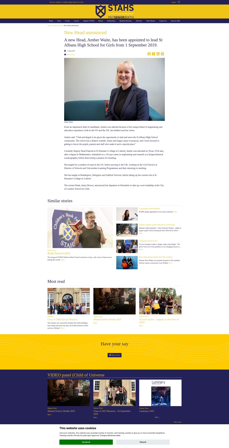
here (118, 435)
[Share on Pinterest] (162, 55)
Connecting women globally (149, 208)
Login (174, 2)
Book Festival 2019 (58, 253)
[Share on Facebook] (149, 55)
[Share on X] (153, 55)
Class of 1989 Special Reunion (62, 319)
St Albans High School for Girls (72, 2)
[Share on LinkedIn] (157, 55)
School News (57, 25)
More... (63, 260)
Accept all (86, 442)
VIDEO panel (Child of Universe (75, 375)
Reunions (50, 316)
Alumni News (98, 317)
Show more (178, 422)
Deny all (143, 442)
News (49, 25)
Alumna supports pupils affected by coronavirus (157, 225)
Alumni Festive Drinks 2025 (107, 319)
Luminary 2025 (146, 411)
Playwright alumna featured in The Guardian (155, 257)
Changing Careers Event (148, 241)
